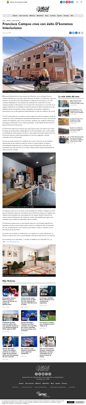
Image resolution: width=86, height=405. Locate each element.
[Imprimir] (82, 33)
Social (25, 294)
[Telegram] (72, 2)
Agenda (59, 15)
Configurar (79, 402)
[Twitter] (64, 2)
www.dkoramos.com (12, 241)
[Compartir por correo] (79, 33)
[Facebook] (61, 2)
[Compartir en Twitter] (73, 33)
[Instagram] (69, 2)
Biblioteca (32, 15)
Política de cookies (9, 402)
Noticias (15, 15)
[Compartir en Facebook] (70, 33)
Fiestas (44, 294)
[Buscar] (81, 2)
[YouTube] (67, 2)
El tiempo (66, 15)
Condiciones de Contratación (58, 387)
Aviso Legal (15, 387)
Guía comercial (23, 15)
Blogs (46, 15)
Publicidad (72, 387)
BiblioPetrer (40, 15)
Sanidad (7, 318)
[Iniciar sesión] (77, 2)
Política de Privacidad (41, 387)
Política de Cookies (27, 387)
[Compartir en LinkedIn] (76, 33)
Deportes (7, 294)
